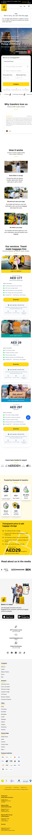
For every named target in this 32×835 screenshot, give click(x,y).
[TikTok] (24, 653)
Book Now (16, 299)
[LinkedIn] (16, 653)
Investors (3, 741)
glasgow (3, 724)
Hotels (2, 739)
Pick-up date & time (7, 75)
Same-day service (5, 684)
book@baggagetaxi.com (16, 638)
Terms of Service (9, 787)
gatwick (3, 721)
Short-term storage (5, 689)
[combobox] (16, 66)
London (2, 716)
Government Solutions (6, 699)
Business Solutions (5, 696)
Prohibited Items (23, 787)
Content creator (4, 744)
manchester (3, 727)
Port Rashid (3, 709)
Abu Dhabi (3, 711)
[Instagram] (8, 653)
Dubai (2, 706)
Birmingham (4, 714)
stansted (3, 729)
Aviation (3, 746)
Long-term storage (5, 691)
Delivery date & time (21, 75)
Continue (16, 84)
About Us (3, 666)
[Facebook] (12, 653)
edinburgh (3, 719)
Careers (3, 669)
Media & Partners (5, 671)
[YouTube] (20, 652)
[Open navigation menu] (29, 6)
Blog (2, 676)
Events (2, 674)
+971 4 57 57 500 (16, 631)
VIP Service (4, 694)
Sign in (2, 749)
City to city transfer (5, 686)
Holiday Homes (4, 736)
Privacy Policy (16, 787)
